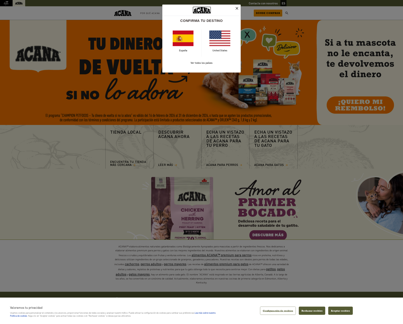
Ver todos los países (202, 62)
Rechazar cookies (312, 310)
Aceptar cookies (340, 310)
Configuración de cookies (278, 310)
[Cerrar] (236, 8)
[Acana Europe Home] (201, 10)
